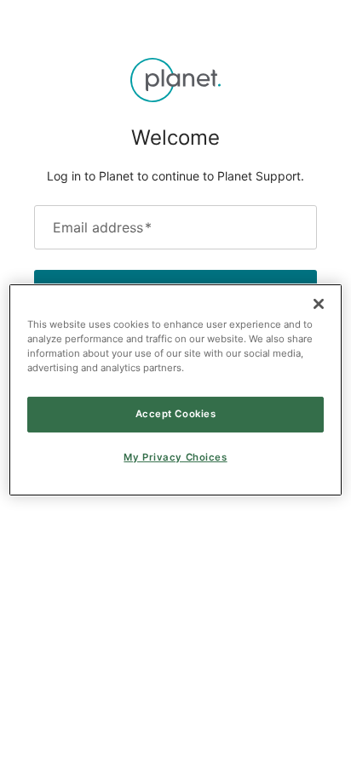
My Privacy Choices (175, 457)
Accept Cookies (175, 414)
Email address (102, 227)
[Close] (318, 303)
